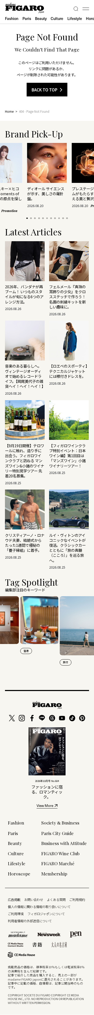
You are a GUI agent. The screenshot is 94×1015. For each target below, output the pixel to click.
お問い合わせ (33, 899)
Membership (54, 873)
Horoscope (19, 873)
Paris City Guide (57, 833)
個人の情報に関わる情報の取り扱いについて (39, 906)
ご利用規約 (77, 899)
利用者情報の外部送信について (30, 921)
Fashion (11, 18)
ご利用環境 (16, 913)
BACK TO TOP (44, 89)
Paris (26, 18)
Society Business (60, 823)
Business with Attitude (64, 843)
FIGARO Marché (57, 863)
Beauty (41, 18)
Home (9, 111)
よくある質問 (56, 899)
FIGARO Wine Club (60, 853)
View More (45, 806)
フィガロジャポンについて (46, 913)
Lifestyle (74, 18)
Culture (57, 18)
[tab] (27, 218)
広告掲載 (14, 899)
